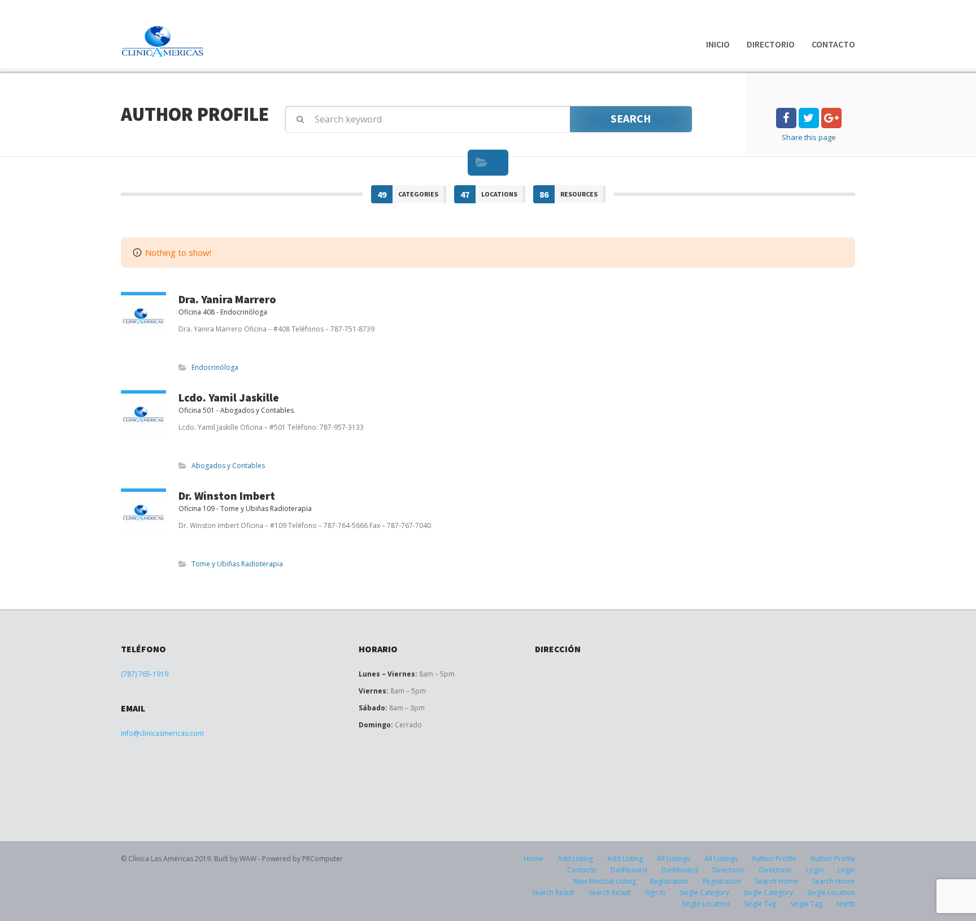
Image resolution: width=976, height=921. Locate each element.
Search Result (553, 892)
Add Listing (575, 858)
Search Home (776, 881)
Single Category (704, 892)
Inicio (718, 44)
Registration (669, 881)
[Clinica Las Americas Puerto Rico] (163, 41)
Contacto (833, 44)
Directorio (771, 44)
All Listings (673, 858)
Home (533, 858)
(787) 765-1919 (144, 674)
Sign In (655, 892)
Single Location (831, 892)
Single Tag (760, 904)
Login (814, 870)
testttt (845, 904)
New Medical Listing (604, 881)
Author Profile (774, 858)
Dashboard (629, 870)
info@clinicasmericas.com (162, 733)
